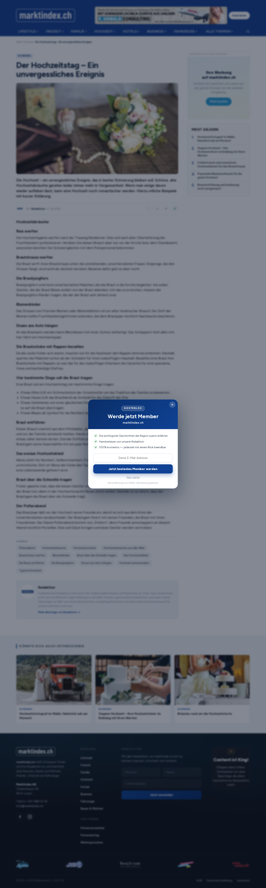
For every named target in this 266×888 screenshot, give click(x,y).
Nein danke (133, 477)
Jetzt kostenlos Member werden (133, 469)
